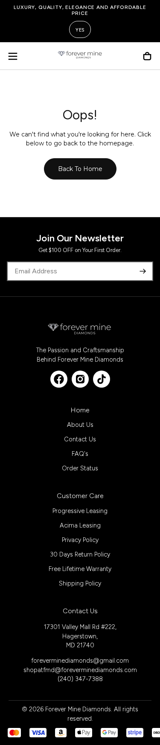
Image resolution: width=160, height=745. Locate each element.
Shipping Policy (80, 583)
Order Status (80, 468)
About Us (80, 425)
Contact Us (80, 439)
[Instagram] (80, 379)
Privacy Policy (80, 540)
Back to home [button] (80, 169)
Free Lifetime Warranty (80, 569)
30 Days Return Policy (80, 554)
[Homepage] (80, 56)
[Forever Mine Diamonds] (79, 329)
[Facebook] (58, 379)
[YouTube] (101, 379)
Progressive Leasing (80, 511)
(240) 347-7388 (80, 679)
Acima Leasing (80, 525)
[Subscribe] (143, 271)
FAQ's (80, 454)
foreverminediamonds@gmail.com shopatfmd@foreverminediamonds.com (80, 665)
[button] (13, 56)
